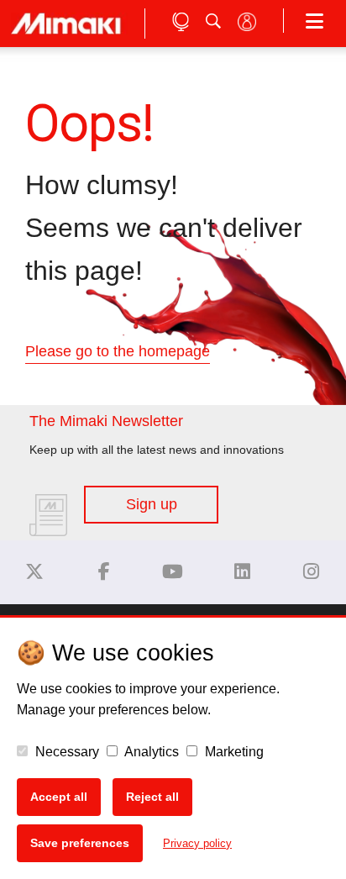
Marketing (233, 752)
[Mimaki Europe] (34, 571)
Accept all (58, 796)
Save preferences (79, 843)
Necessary (65, 752)
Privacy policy (197, 843)
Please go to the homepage (117, 351)
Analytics (150, 752)
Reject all (152, 796)
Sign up (151, 504)
